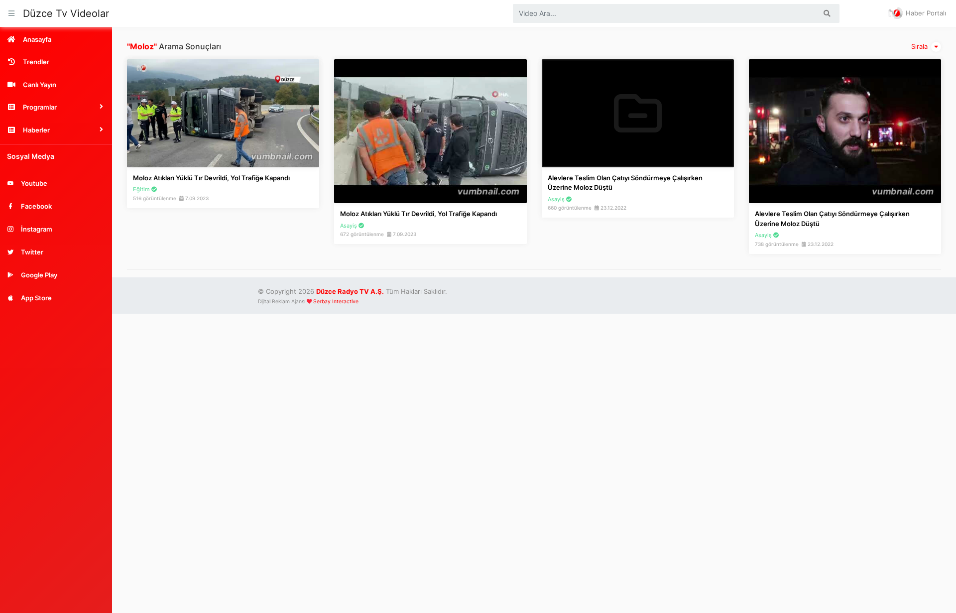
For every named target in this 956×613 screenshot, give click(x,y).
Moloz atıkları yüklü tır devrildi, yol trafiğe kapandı (418, 214)
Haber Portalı (925, 13)
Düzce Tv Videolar (66, 13)
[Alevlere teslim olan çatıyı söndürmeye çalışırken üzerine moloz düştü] (845, 130)
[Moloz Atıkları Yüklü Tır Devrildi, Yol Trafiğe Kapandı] (223, 113)
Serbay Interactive (335, 301)
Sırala (920, 46)
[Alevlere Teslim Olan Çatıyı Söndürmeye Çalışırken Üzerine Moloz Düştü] (638, 113)
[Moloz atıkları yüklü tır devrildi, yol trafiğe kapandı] (430, 130)
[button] (56, 107)
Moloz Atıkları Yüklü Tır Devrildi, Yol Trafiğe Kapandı (211, 178)
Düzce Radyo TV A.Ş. (350, 291)
